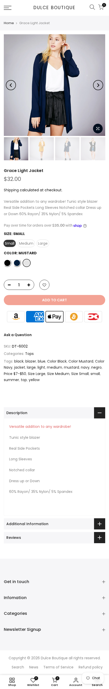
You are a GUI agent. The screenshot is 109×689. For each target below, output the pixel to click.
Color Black (57, 361)
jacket (19, 367)
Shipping (11, 190)
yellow (34, 379)
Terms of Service (58, 667)
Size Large (36, 373)
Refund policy (91, 667)
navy (85, 367)
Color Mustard (80, 361)
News (33, 667)
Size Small (80, 373)
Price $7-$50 (15, 373)
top (24, 379)
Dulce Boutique (54, 8)
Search (18, 667)
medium (54, 367)
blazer (30, 361)
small (95, 373)
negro (96, 367)
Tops (29, 353)
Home (9, 23)
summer (11, 379)
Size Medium (58, 373)
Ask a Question (18, 334)
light (41, 367)
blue (41, 361)
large (31, 367)
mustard (71, 367)
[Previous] (11, 85)
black (19, 361)
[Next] (98, 85)
